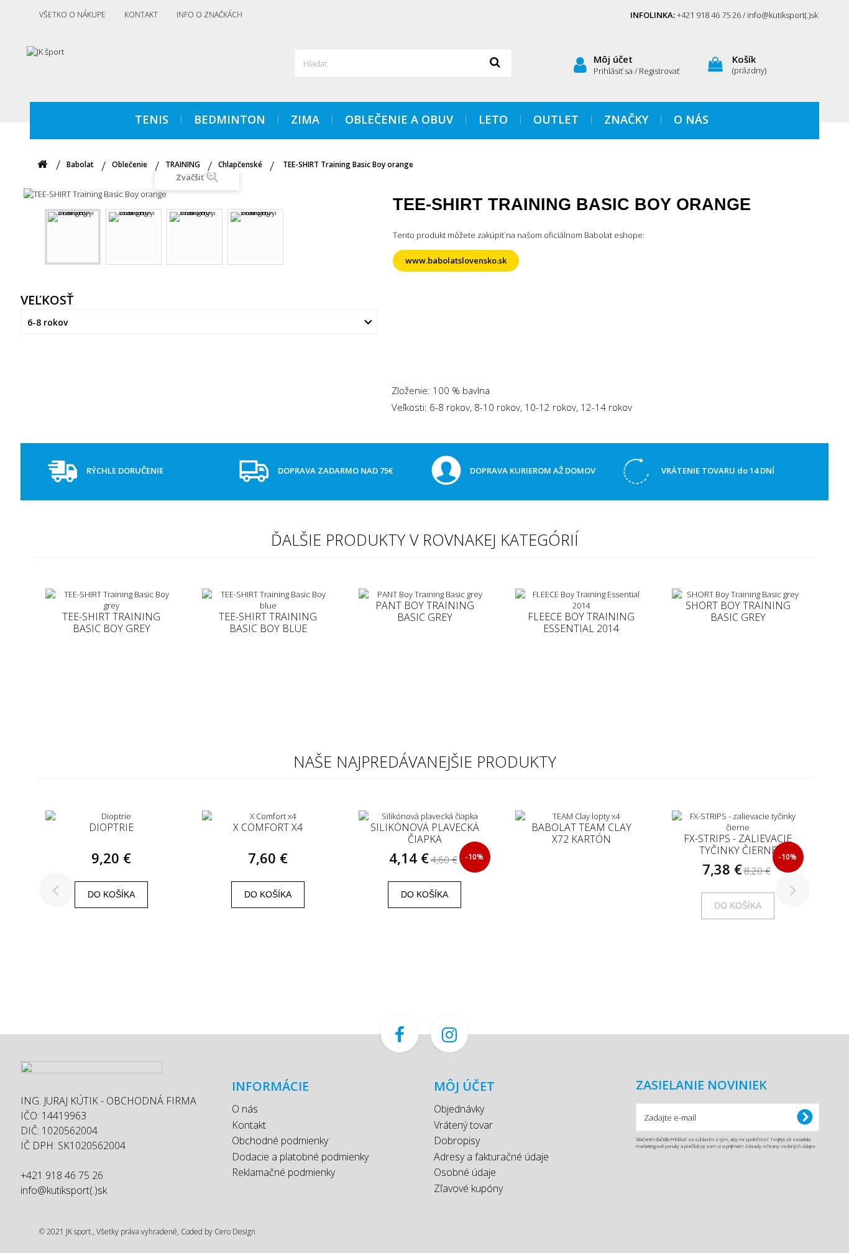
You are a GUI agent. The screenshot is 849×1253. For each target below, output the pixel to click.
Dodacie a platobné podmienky (300, 1157)
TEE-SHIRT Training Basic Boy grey (111, 622)
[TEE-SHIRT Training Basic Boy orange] (72, 236)
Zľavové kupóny (468, 1188)
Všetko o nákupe (72, 14)
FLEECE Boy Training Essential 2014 (581, 622)
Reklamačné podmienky (283, 1172)
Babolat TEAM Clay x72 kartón (581, 833)
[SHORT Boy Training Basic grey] (738, 594)
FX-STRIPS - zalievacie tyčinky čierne (738, 844)
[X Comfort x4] (268, 816)
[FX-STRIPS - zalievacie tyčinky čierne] (738, 821)
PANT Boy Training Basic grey (424, 611)
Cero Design (234, 1231)
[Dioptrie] (111, 816)
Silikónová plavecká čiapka (424, 833)
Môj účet (613, 59)
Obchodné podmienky (280, 1140)
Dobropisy (457, 1140)
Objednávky (459, 1109)
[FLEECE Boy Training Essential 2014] (581, 600)
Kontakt (141, 14)
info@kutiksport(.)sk (64, 1190)
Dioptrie (111, 828)
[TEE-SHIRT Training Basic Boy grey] (111, 600)
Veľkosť (48, 300)
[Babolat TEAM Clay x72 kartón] (581, 816)
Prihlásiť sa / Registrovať (636, 70)
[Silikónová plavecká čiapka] (424, 816)
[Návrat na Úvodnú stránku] (42, 164)
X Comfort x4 (268, 828)
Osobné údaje (465, 1172)
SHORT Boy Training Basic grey (738, 611)
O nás (245, 1109)
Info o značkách (209, 14)
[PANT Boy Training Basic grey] (424, 594)
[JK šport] (145, 65)
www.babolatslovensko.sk (456, 260)
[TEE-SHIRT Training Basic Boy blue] (268, 600)
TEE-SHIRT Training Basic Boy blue (268, 622)
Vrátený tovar (463, 1125)
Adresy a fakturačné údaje (491, 1157)
